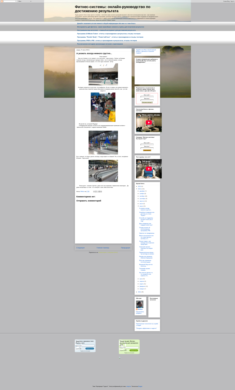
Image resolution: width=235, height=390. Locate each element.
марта (142, 284)
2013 (139, 186)
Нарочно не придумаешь (146, 233)
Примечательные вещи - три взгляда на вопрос (146, 253)
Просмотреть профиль (140, 312)
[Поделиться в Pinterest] (101, 191)
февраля (142, 286)
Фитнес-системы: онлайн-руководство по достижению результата (112, 9)
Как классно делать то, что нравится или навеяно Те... (146, 274)
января (142, 289)
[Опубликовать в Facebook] (99, 191)
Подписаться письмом (85, 350)
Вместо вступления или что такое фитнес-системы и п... (146, 237)
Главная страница (103, 248)
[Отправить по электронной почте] (94, 191)
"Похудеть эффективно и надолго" (146, 328)
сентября (143, 198)
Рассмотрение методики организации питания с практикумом (100, 44)
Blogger (140, 386)
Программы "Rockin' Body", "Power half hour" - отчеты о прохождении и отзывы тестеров (110, 37)
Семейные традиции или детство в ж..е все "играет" (146, 214)
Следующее (80, 248)
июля (141, 203)
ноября (142, 193)
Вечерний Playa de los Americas (146, 265)
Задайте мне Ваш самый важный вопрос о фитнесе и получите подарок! (146, 51)
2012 (139, 189)
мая (141, 279)
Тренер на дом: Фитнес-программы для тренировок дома (129, 342)
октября (142, 196)
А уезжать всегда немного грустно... (145, 209)
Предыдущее (125, 248)
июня (141, 206)
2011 (139, 292)
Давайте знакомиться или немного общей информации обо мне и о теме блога (106, 23)
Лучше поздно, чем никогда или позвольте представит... (146, 242)
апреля (142, 281)
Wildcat (140, 309)
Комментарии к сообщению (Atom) (108, 252)
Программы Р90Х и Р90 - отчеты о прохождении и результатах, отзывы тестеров (107, 40)
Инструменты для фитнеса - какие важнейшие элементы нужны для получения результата (110, 27)
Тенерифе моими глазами (144, 269)
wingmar (128, 386)
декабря (142, 191)
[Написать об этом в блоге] (96, 191)
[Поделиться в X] (97, 191)
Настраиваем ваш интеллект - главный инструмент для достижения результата (106, 30)
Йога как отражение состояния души (145, 261)
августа (142, 201)
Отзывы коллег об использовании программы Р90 (144, 229)
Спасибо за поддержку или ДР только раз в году (146, 219)
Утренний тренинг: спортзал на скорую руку (146, 248)
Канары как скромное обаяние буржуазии (145, 257)
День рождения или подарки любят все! (145, 224)
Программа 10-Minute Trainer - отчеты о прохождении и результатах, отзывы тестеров (108, 33)
